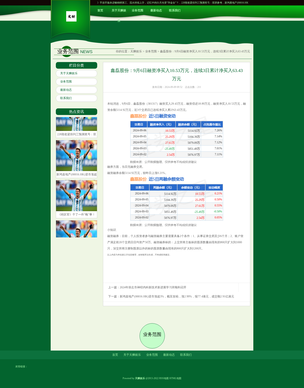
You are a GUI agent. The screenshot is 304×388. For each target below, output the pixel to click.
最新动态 (156, 10)
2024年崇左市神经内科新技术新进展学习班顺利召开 (153, 287)
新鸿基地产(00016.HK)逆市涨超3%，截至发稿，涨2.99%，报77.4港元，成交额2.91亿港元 (177, 296)
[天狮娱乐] (71, 20)
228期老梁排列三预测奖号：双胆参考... (192, 2)
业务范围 (137, 10)
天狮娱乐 (136, 51)
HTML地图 (175, 378)
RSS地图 (164, 378)
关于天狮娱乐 (119, 12)
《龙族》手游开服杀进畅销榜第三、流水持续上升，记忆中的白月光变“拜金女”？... (125, 2)
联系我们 (175, 10)
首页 (100, 10)
